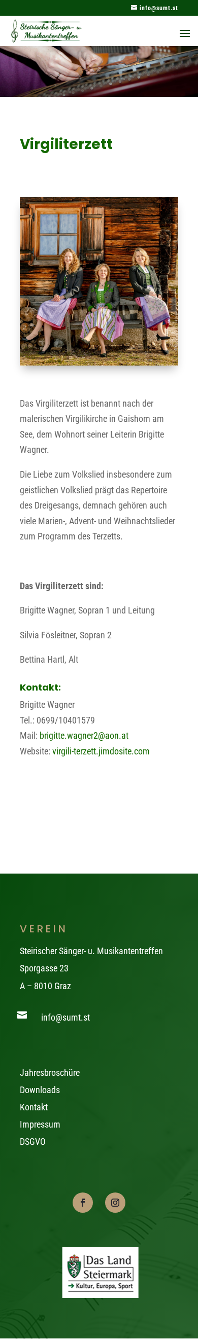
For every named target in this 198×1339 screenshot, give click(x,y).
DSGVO (33, 1141)
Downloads (40, 1089)
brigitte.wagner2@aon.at (84, 735)
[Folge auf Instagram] (115, 1202)
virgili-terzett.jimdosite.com (101, 751)
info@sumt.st (65, 1017)
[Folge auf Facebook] (83, 1202)
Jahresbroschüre (50, 1072)
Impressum (40, 1124)
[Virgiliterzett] (99, 362)
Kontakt (34, 1107)
